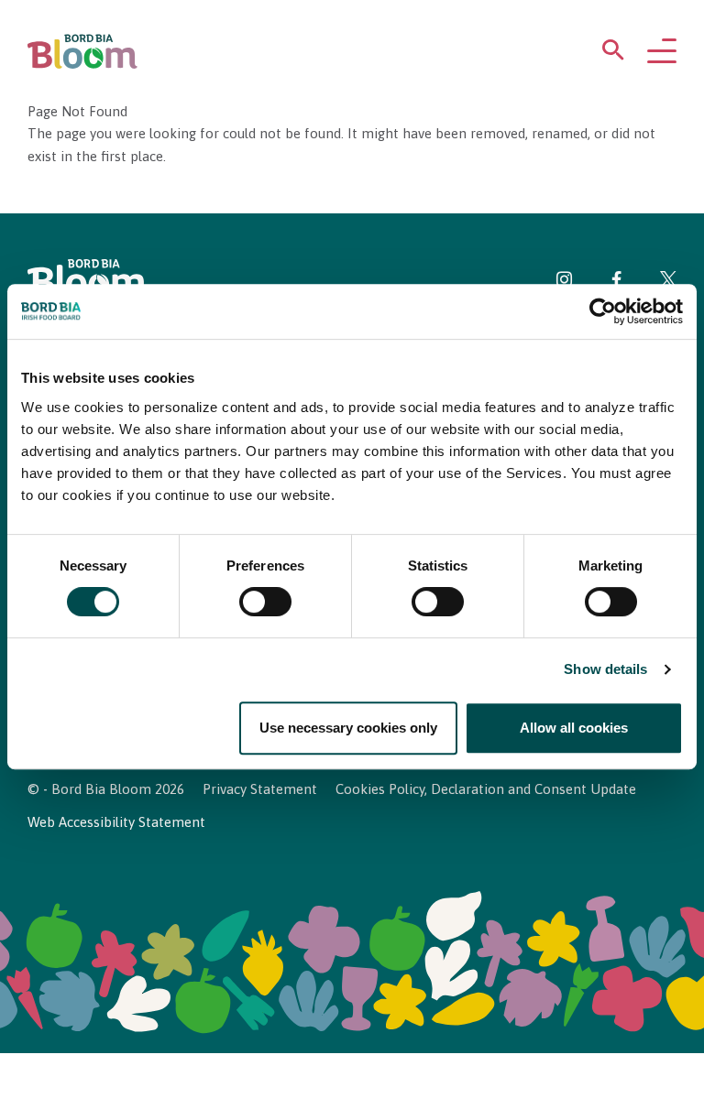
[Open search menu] (613, 53)
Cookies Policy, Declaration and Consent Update (486, 789)
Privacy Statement (260, 789)
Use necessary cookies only (348, 727)
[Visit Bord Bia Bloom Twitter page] (668, 282)
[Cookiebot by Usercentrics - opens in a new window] (602, 311)
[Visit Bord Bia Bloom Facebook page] (616, 282)
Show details (605, 670)
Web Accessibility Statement (116, 822)
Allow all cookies (574, 727)
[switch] (265, 602)
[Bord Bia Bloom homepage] (83, 51)
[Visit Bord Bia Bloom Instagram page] (564, 282)
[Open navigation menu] (661, 52)
